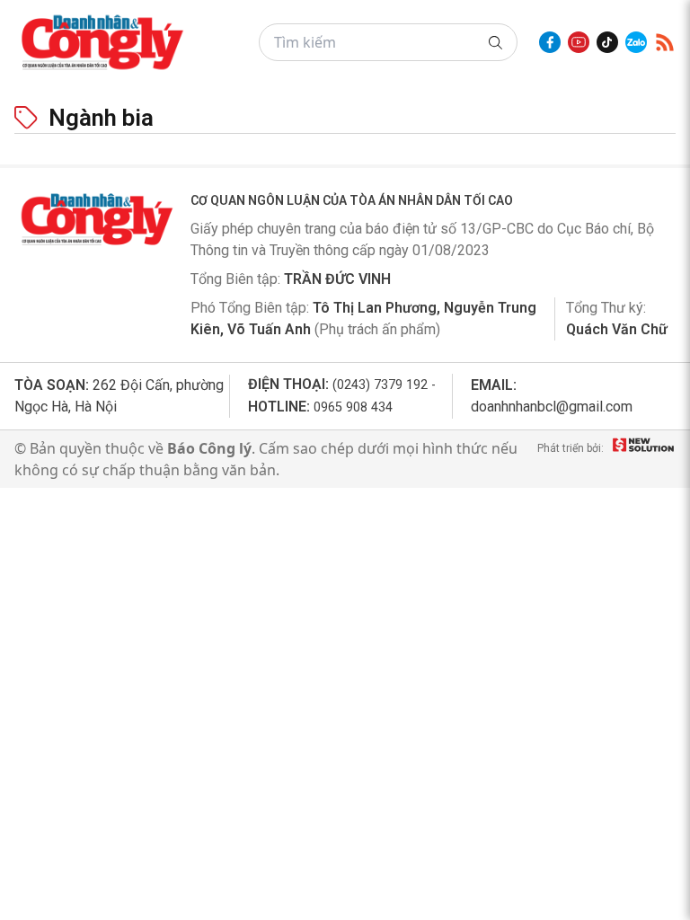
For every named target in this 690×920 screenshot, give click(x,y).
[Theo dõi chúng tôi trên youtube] (578, 42)
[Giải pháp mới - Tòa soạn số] (643, 459)
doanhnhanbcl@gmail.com (551, 406)
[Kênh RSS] (665, 42)
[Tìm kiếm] (495, 42)
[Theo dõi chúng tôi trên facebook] (550, 42)
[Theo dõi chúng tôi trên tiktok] (607, 42)
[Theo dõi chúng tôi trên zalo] (636, 42)
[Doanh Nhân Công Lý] (95, 219)
